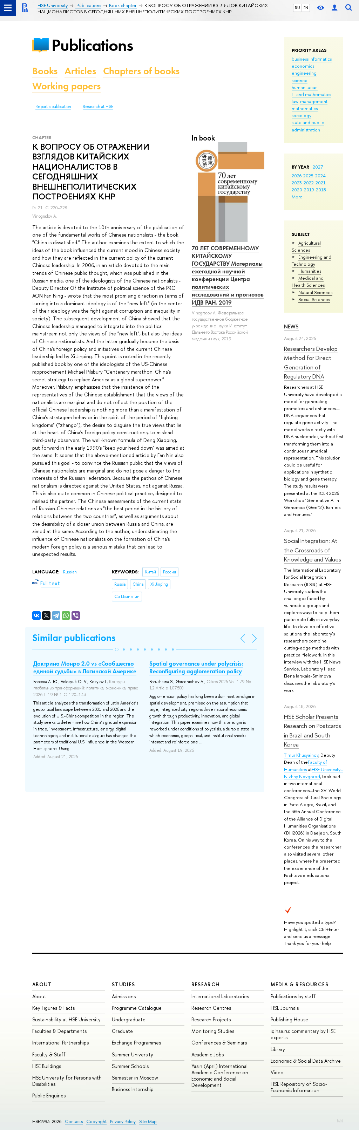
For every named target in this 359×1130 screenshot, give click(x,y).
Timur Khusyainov (301, 755)
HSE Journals (285, 1008)
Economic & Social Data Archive (306, 1060)
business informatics (312, 59)
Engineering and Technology (311, 260)
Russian (70, 572)
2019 (309, 189)
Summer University (132, 1054)
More (297, 196)
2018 (321, 189)
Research (205, 984)
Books (44, 71)
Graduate (122, 1031)
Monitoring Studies (212, 1031)
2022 (309, 182)
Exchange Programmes (136, 1042)
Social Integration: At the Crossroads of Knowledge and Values (312, 550)
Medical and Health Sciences (308, 281)
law (295, 101)
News (291, 326)
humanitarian (305, 87)
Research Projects (211, 1019)
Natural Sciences (315, 292)
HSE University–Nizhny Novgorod (313, 773)
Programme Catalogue (137, 1008)
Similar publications (73, 638)
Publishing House (289, 1019)
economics (303, 66)
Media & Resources (299, 984)
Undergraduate (128, 1019)
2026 (297, 175)
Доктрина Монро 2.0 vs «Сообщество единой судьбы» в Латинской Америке (84, 667)
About (42, 984)
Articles (80, 71)
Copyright (96, 1121)
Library (278, 1049)
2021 (321, 182)
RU (297, 7)
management (313, 101)
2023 (297, 182)
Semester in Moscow (135, 1077)
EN (306, 7)
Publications (92, 45)
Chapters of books (141, 71)
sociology (301, 115)
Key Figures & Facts (53, 1008)
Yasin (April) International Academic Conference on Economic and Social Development (219, 1076)
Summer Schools (130, 1066)
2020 (297, 189)
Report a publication (53, 106)
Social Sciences (314, 299)
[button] (116, 649)
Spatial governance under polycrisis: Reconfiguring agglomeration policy (196, 667)
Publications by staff (293, 996)
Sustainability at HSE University (66, 1019)
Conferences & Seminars (219, 1042)
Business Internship (133, 1089)
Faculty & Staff (49, 1054)
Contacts (74, 1121)
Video (277, 1072)
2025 (308, 175)
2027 (318, 167)
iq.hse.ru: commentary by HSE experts (303, 1034)
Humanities (309, 271)
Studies (123, 984)
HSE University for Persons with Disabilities (67, 1080)
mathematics (305, 108)
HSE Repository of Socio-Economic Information (299, 1087)
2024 (320, 175)
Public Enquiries (49, 1095)
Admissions (124, 996)
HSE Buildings (46, 1066)
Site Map (148, 1121)
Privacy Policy (123, 1121)
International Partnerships (60, 1042)
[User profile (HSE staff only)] (334, 8)
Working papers (66, 86)
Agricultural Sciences (306, 246)
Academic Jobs (207, 1054)
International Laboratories (220, 996)
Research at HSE (98, 106)
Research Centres (211, 1008)
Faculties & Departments (59, 1031)
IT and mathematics (311, 94)
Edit (340, 1120)
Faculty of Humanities (305, 765)
